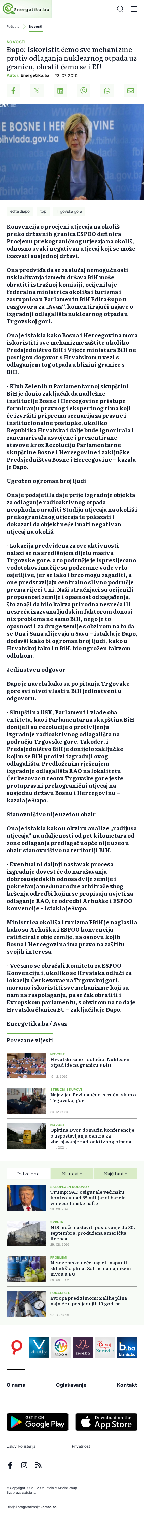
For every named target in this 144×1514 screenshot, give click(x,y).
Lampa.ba (49, 1507)
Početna (13, 26)
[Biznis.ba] (127, 1347)
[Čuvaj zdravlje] (105, 1347)
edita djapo (20, 211)
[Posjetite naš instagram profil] (24, 1465)
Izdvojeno (28, 1173)
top (43, 211)
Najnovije (72, 1173)
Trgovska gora (69, 211)
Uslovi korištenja (21, 1446)
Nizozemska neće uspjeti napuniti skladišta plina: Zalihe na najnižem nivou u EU (90, 1268)
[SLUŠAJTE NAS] (61, 1347)
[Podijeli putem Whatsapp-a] (107, 90)
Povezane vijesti (30, 1040)
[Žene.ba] (83, 1347)
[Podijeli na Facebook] (13, 90)
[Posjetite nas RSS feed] (38, 1465)
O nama (16, 1385)
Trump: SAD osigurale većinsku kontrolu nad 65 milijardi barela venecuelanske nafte (88, 1197)
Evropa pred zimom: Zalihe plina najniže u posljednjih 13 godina (88, 1300)
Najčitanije (115, 1173)
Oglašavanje (71, 1385)
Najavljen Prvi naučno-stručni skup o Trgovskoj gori (93, 1097)
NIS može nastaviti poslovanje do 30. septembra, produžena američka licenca (92, 1232)
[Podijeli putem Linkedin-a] (60, 90)
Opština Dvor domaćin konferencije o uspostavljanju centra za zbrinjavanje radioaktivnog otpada (92, 1135)
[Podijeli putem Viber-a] (83, 90)
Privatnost (81, 1446)
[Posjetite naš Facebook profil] (10, 1465)
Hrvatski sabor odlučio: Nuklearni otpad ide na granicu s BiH (90, 1062)
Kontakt (127, 1385)
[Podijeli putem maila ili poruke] (130, 90)
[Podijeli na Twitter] (37, 90)
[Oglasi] (17, 1347)
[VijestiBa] (39, 1347)
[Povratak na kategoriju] (133, 28)
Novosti (36, 26)
